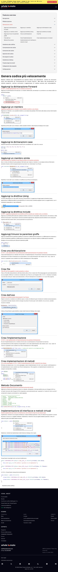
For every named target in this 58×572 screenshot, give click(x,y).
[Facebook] (2, 564)
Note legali (3, 557)
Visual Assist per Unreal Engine (9, 503)
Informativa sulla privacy (6, 560)
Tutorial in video (27, 522)
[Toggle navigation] (56, 7)
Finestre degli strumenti (9, 63)
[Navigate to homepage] (8, 6)
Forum (52, 520)
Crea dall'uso (7, 38)
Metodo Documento (9, 40)
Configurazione (6, 69)
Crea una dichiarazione (26, 33)
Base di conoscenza (6, 520)
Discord (3, 538)
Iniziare (25, 516)
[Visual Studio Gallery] (47, 564)
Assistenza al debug (8, 60)
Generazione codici (8, 24)
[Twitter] (11, 564)
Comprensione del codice (9, 47)
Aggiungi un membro (25, 27)
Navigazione (6, 18)
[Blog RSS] (38, 564)
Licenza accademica (6, 505)
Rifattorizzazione (7, 21)
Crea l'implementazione (26, 38)
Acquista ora (52, 2)
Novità (2, 499)
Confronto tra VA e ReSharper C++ (9, 501)
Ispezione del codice (8, 53)
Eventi (52, 516)
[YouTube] (29, 564)
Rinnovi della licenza (6, 532)
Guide (2, 522)
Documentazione (5, 518)
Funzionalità (4, 496)
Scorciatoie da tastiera (29, 520)
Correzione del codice (8, 50)
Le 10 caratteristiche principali (31, 518)
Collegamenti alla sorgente (9, 66)
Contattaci (3, 540)
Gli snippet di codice (8, 57)
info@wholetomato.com (7, 548)
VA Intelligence (6, 507)
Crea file (39, 33)
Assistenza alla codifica (9, 44)
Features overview (9, 15)
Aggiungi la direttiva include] (44, 31)
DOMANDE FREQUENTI (6, 534)
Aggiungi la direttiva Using (26, 31)
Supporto (3, 530)
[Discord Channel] (56, 564)
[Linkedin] (20, 564)
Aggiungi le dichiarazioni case (44, 27)
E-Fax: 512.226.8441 (6, 550)
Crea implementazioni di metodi (44, 38)
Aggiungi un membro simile (11, 31)
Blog (2, 516)
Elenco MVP (54, 518)
